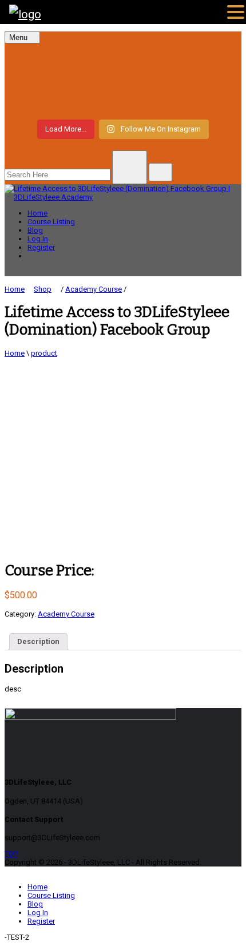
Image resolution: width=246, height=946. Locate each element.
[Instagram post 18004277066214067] (123, 59)
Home (37, 213)
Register (41, 247)
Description (38, 641)
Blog (35, 230)
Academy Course (66, 614)
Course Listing (51, 221)
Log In (37, 238)
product (44, 353)
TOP (11, 853)
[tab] (38, 641)
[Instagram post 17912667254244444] (123, 80)
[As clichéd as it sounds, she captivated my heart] (123, 100)
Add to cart (27, 540)
